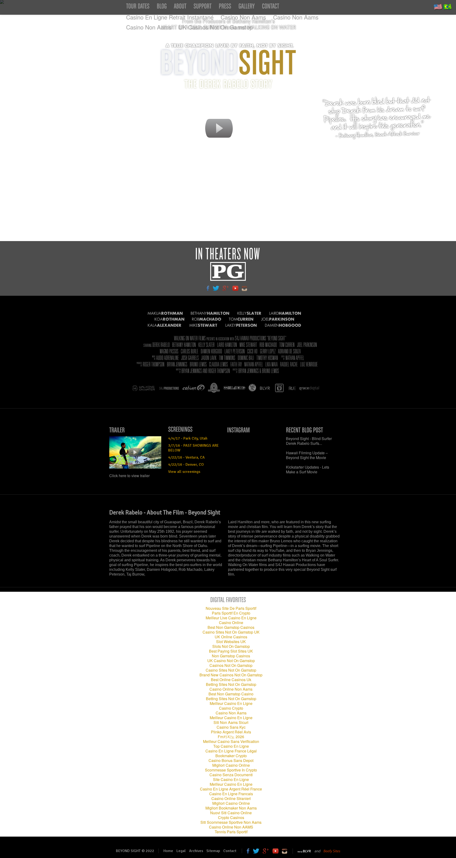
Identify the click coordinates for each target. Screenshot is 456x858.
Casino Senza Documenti (231, 774)
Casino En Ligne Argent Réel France (231, 789)
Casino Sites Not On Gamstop (231, 670)
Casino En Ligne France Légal (231, 751)
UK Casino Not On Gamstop (231, 660)
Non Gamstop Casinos (231, 656)
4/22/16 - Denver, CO (186, 464)
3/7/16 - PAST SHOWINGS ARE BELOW (193, 448)
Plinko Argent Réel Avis (231, 732)
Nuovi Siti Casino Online (231, 812)
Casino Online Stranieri (231, 798)
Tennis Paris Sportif (231, 831)
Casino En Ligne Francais (231, 793)
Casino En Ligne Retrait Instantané (170, 17)
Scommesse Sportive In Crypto (231, 770)
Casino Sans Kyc (231, 727)
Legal (181, 850)
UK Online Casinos (231, 637)
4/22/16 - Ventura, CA (186, 457)
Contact (229, 850)
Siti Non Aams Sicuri (231, 722)
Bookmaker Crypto (231, 755)
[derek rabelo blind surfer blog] (161, 7)
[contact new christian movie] (270, 7)
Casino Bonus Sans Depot (231, 760)
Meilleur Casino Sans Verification (231, 741)
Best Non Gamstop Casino (231, 694)
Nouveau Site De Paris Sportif (231, 608)
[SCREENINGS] (194, 429)
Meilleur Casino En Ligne (231, 703)
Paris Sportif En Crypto (231, 613)
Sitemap (213, 850)
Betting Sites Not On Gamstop (231, 684)
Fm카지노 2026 (231, 736)
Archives (196, 850)
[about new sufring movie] (180, 7)
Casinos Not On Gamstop (230, 665)
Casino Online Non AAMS (231, 827)
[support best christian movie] (202, 7)
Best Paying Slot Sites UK (231, 651)
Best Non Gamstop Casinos (231, 627)
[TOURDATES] (138, 7)
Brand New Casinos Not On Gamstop (231, 675)
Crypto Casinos (231, 817)
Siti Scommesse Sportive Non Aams (230, 822)
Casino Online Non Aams (230, 689)
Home (168, 850)
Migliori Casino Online (231, 765)
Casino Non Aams (243, 17)
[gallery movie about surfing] (246, 7)
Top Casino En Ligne (231, 746)
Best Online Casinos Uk (231, 679)
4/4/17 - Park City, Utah (187, 438)
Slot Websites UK (231, 641)
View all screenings (184, 471)
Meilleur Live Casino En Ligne (231, 617)
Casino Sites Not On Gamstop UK (231, 632)
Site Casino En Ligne (231, 779)
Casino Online (231, 622)
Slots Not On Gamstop (231, 646)
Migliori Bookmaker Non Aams (231, 808)
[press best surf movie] (225, 7)
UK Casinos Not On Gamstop (216, 27)
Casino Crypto (231, 708)
